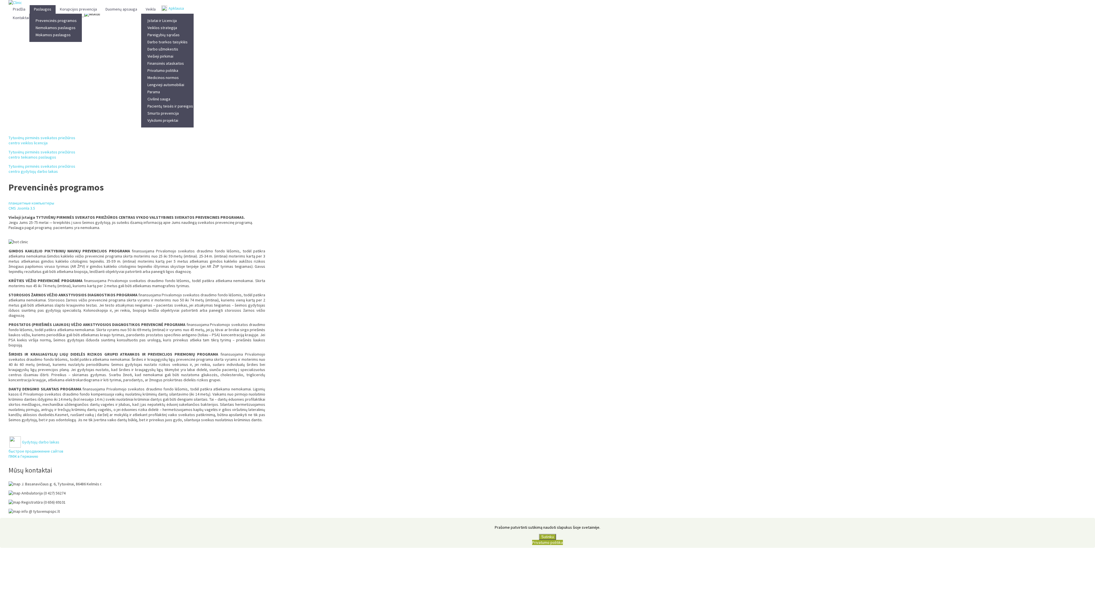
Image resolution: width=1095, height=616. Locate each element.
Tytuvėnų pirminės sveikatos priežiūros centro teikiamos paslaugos (42, 154)
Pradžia (19, 9)
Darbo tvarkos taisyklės (167, 41)
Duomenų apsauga (121, 9)
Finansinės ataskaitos (165, 63)
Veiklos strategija (162, 27)
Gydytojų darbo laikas (40, 442)
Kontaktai (21, 17)
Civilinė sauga (158, 99)
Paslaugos (42, 9)
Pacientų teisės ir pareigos (170, 106)
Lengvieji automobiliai (165, 84)
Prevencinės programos (56, 20)
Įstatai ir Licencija (162, 20)
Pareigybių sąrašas (163, 34)
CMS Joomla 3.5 (22, 208)
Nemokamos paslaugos (56, 27)
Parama (153, 91)
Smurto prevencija (163, 113)
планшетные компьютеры (31, 203)
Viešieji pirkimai (160, 56)
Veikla (151, 9)
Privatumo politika (162, 70)
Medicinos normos (163, 77)
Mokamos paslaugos (53, 34)
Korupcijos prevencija (78, 9)
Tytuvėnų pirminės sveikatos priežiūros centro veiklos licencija (42, 140)
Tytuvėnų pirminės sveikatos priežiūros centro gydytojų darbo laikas (42, 169)
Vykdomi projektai (162, 120)
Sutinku (547, 537)
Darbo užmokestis (162, 49)
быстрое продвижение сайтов (36, 451)
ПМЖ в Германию (23, 456)
